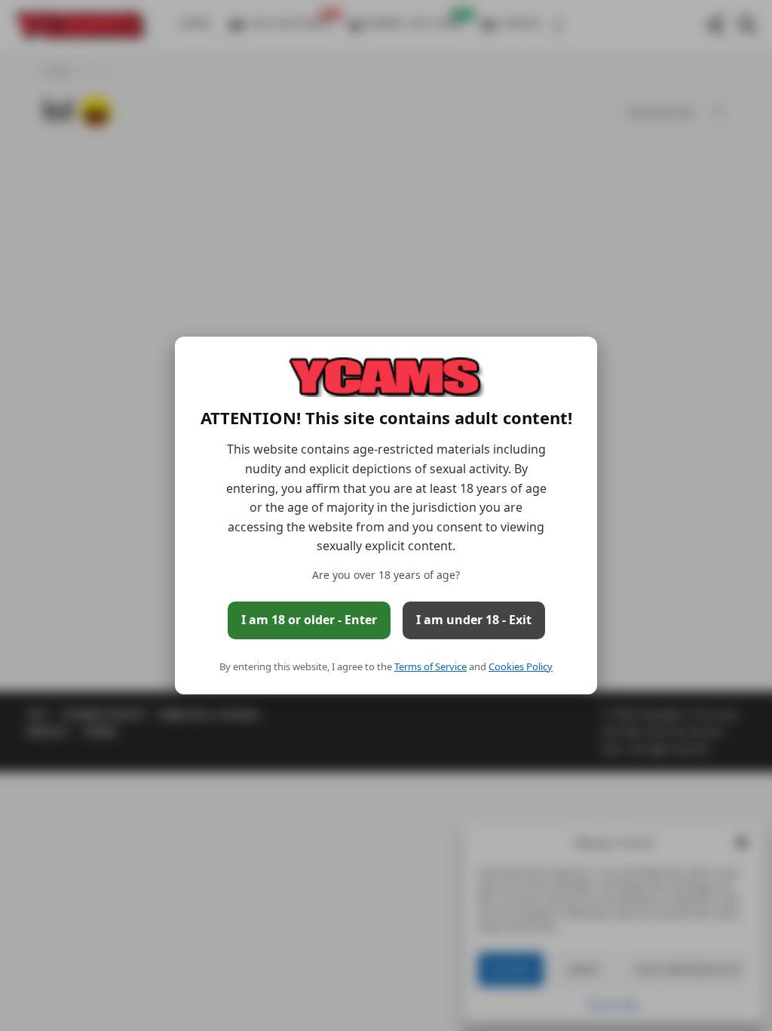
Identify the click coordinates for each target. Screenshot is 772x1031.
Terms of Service (430, 666)
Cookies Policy (521, 666)
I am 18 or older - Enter (309, 619)
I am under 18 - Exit (474, 619)
